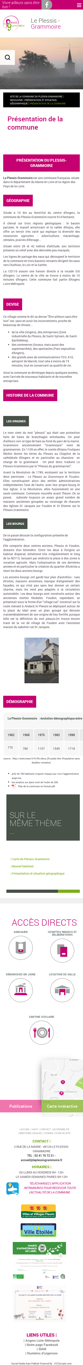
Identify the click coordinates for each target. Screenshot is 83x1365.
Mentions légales (30, 1133)
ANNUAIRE (21, 932)
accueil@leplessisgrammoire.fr (41, 1160)
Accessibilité (61, 1129)
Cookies (48, 1133)
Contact (45, 1129)
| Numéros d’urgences (42, 1353)
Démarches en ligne (20, 974)
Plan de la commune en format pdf (36, 786)
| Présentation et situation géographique (37, 873)
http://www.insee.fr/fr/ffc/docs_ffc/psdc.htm (37, 758)
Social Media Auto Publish (25, 1363)
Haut (35, 1129)
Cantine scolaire (41, 1017)
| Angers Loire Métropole (42, 1340)
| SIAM (41, 1349)
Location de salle (62, 974)
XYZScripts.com (63, 1363)
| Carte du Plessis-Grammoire (30, 859)
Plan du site (62, 1133)
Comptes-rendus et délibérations (62, 933)
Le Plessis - (46, 23)
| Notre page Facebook (41, 1345)
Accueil (25, 1129)
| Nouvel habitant (22, 866)
